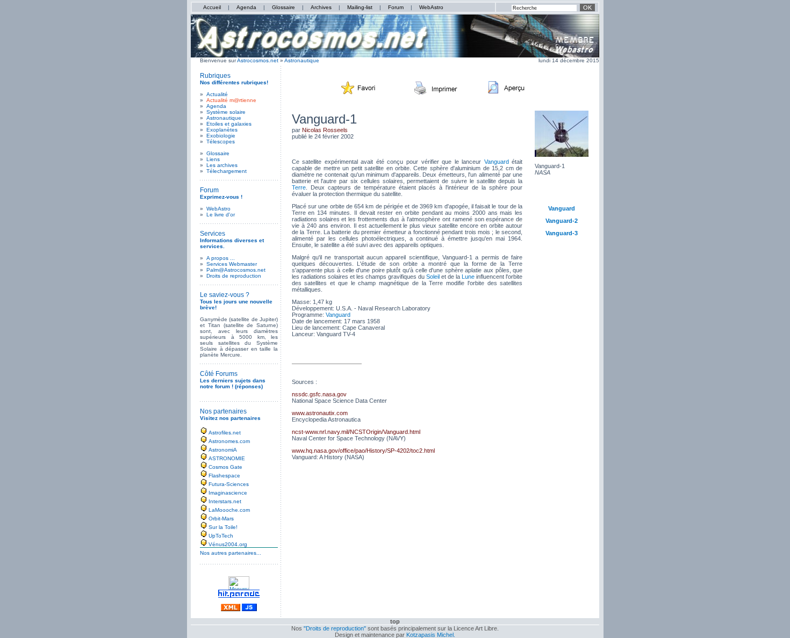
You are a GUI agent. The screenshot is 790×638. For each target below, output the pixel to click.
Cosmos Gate (225, 467)
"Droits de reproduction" (335, 628)
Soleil (433, 276)
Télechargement (226, 171)
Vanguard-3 (561, 233)
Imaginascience (228, 493)
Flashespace (224, 476)
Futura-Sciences (229, 484)
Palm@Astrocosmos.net (235, 270)
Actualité (217, 94)
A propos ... (220, 258)
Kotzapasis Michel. (430, 635)
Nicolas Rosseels (325, 130)
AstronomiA (223, 450)
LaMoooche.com (229, 510)
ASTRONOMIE (227, 458)
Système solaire (226, 112)
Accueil (212, 7)
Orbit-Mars (221, 518)
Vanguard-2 (561, 221)
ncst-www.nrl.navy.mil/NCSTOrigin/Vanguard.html (356, 432)
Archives (321, 7)
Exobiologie (220, 136)
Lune (468, 276)
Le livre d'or (220, 215)
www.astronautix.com (320, 413)
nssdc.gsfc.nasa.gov (319, 394)
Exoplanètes (222, 130)
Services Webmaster (231, 264)
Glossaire (283, 7)
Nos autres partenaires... (230, 553)
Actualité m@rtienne (231, 100)
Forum (396, 7)
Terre (299, 187)
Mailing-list (359, 7)
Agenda (246, 7)
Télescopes (220, 141)
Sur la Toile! (223, 527)
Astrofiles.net (225, 433)
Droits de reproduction (233, 276)
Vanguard (496, 161)
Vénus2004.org (228, 544)
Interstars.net (225, 501)
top (395, 621)
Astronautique (301, 60)
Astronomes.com (229, 441)
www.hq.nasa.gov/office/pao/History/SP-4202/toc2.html (363, 450)
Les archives (222, 165)
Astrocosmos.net (257, 60)
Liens (213, 159)
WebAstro (431, 7)
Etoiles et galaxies (229, 124)
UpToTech (221, 536)
